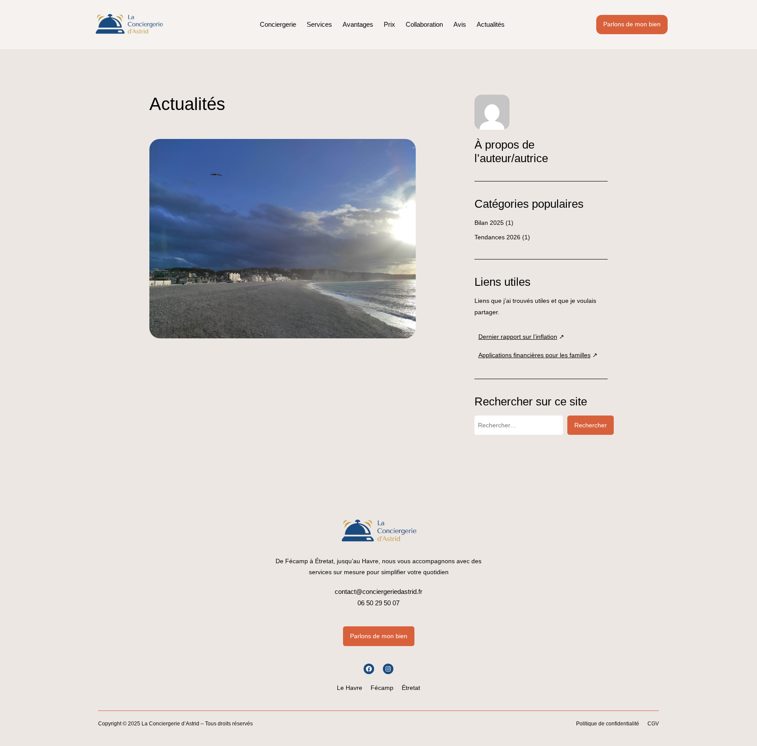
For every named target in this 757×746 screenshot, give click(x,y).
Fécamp (382, 687)
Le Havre (349, 687)
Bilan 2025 (489, 222)
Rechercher (590, 425)
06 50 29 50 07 (378, 603)
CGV (653, 724)
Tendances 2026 (497, 237)
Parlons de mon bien (632, 24)
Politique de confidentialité (607, 724)
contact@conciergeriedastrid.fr (378, 591)
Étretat (411, 687)
